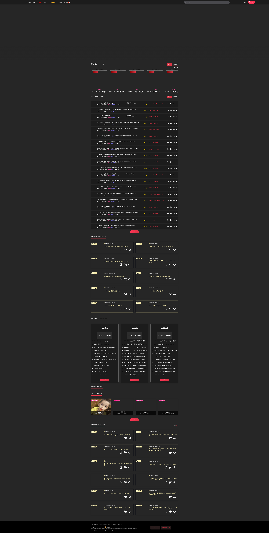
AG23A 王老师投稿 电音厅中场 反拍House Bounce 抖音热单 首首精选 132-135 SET (117, 135)
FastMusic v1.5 (155, 528)
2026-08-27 (115, 104)
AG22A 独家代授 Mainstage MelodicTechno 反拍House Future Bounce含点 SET (116, 141)
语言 (245, 2)
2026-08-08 (115, 227)
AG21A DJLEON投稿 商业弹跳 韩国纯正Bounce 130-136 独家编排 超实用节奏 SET (117, 148)
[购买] (129, 250)
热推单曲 (175, 64)
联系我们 (110, 524)
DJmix (109, 104)
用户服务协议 (94, 524)
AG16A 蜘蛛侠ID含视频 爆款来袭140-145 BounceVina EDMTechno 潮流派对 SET (117, 180)
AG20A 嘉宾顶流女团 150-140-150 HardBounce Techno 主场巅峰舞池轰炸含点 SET (117, 154)
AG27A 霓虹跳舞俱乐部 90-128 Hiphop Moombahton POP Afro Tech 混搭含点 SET (117, 109)
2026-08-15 (115, 201)
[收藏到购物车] (125, 250)
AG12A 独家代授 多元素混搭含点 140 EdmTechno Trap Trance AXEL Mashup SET (116, 206)
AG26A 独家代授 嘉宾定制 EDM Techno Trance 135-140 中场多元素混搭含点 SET (117, 116)
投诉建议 (115, 524)
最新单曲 (175, 96)
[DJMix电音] (10, 2)
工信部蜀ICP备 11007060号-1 (98, 527)
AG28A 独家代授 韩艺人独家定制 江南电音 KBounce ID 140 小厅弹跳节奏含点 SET (117, 103)
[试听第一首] (121, 250)
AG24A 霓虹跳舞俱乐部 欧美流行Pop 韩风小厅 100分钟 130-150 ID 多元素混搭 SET (117, 128)
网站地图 (120, 524)
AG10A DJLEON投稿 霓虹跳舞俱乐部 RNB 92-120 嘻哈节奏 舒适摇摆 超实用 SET (117, 219)
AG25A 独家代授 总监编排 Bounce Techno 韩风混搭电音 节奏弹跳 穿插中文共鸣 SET (118, 122)
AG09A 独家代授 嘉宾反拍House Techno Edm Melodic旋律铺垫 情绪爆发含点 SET (117, 225)
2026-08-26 (115, 117)
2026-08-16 (115, 169)
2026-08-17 (115, 162)
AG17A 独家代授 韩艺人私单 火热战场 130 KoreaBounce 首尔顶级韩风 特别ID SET (117, 174)
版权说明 (105, 524)
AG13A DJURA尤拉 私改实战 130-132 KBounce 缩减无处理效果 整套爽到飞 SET (117, 199)
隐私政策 (100, 524)
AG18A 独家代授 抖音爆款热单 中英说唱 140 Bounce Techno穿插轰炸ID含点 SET (117, 167)
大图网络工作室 (166, 528)
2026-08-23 (115, 130)
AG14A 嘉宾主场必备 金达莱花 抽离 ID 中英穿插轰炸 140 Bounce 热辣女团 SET (116, 193)
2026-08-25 (115, 124)
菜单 (30, 2)
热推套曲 (169, 64)
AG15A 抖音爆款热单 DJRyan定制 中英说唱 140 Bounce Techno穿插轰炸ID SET (116, 187)
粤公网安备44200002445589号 (113, 527)
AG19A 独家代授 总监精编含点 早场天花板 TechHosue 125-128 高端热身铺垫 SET (117, 161)
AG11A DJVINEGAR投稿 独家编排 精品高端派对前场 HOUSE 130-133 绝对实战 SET (118, 212)
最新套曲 (169, 96)
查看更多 (134, 231)
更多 (175, 425)
